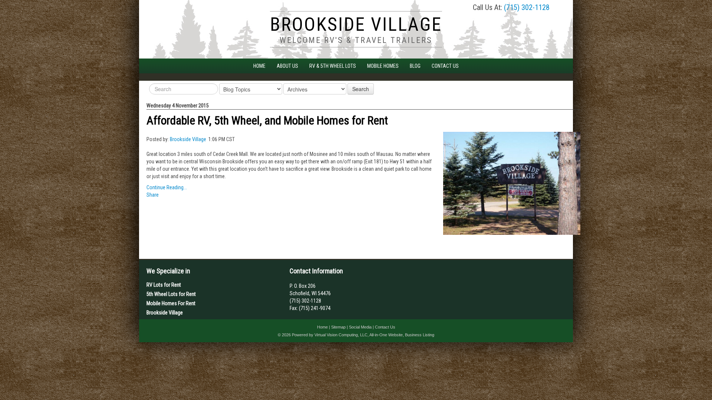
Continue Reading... (166, 187)
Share (152, 195)
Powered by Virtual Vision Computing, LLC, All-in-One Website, (348, 335)
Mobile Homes (383, 66)
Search (360, 89)
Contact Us (445, 66)
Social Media (360, 327)
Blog (415, 66)
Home (259, 66)
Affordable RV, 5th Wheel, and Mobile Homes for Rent (267, 120)
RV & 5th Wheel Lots (332, 66)
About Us (287, 66)
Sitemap (338, 327)
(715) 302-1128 (527, 7)
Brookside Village (188, 139)
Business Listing (419, 335)
